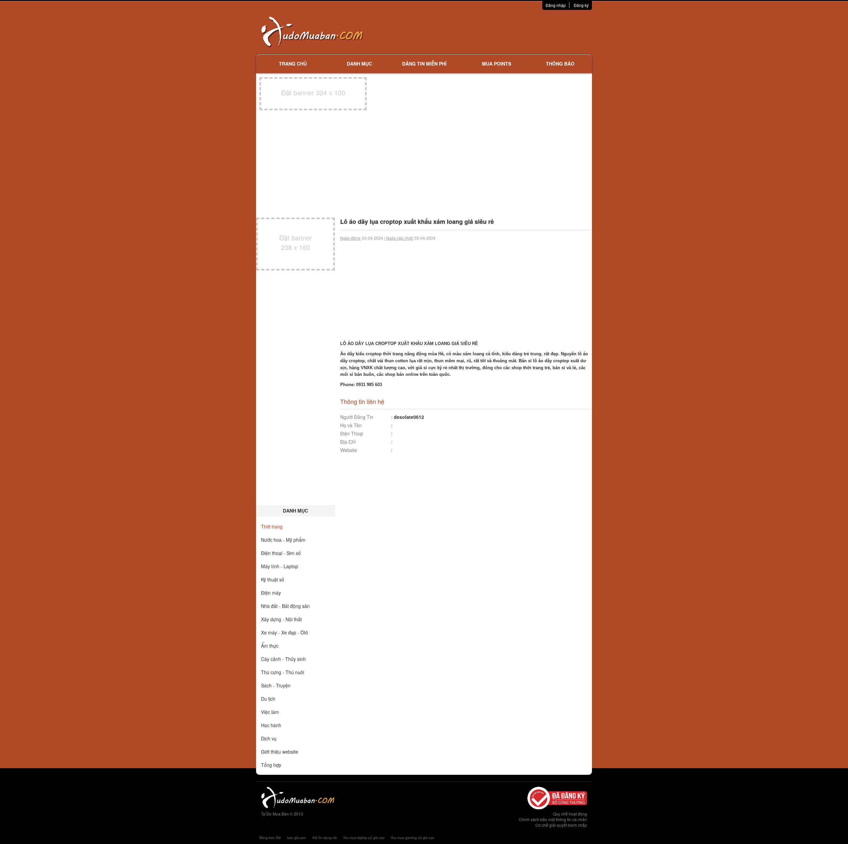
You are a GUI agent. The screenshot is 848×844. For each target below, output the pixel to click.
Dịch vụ (269, 738)
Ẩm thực (270, 645)
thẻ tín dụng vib (324, 837)
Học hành (271, 725)
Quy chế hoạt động (570, 814)
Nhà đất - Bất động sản (285, 606)
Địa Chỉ (348, 441)
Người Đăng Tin (356, 417)
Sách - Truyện (276, 685)
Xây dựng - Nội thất (281, 619)
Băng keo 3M (270, 837)
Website (348, 450)
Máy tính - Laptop (279, 566)
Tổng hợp (271, 765)
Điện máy (271, 592)
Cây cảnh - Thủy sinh (283, 659)
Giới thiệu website (279, 751)
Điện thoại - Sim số (281, 553)
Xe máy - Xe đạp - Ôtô (284, 632)
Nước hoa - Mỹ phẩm (283, 539)
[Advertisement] (494, 31)
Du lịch (268, 698)
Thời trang (272, 526)
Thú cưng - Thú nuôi (282, 672)
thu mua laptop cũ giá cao (364, 837)
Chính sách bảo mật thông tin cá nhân (553, 819)
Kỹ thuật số (272, 579)
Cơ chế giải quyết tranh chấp (561, 825)
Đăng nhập (556, 5)
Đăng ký (581, 5)
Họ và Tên (351, 425)
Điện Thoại (351, 433)
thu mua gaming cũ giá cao (412, 837)
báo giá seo (296, 837)
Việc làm (270, 712)
